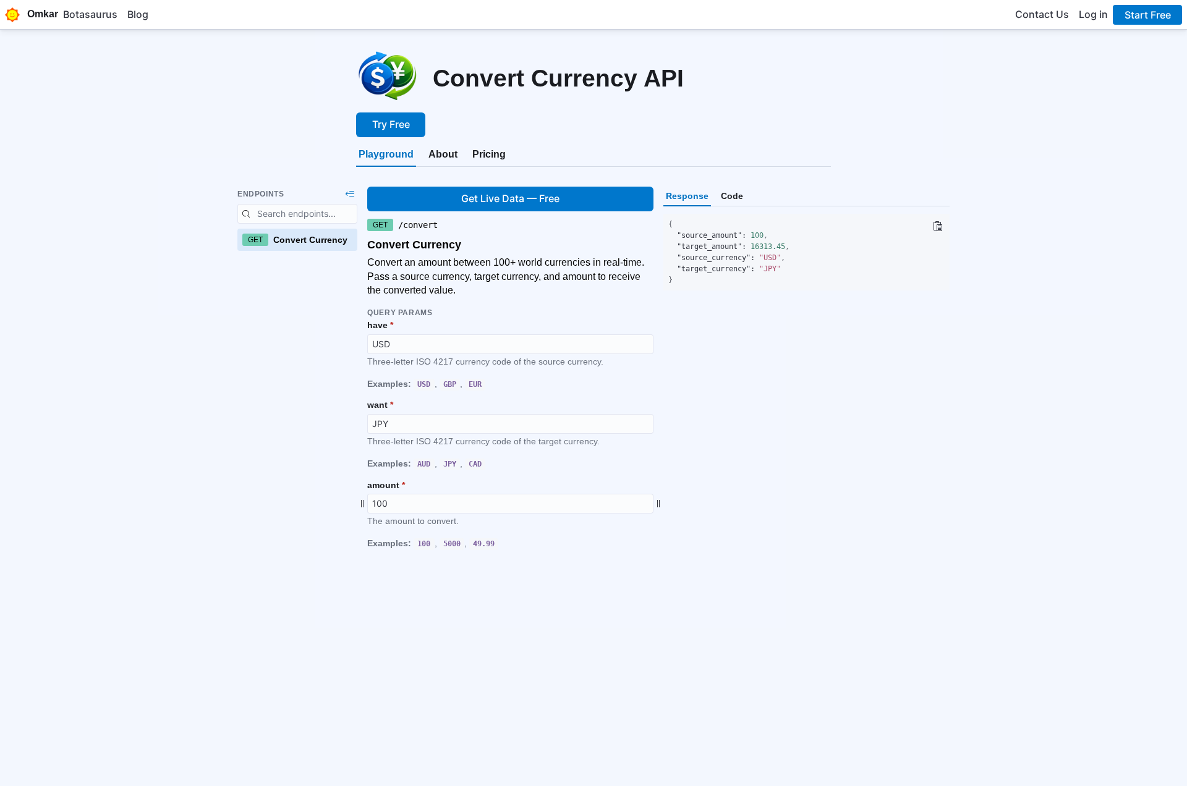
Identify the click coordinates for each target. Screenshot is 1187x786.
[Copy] (937, 226)
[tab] (386, 154)
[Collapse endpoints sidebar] (349, 194)
